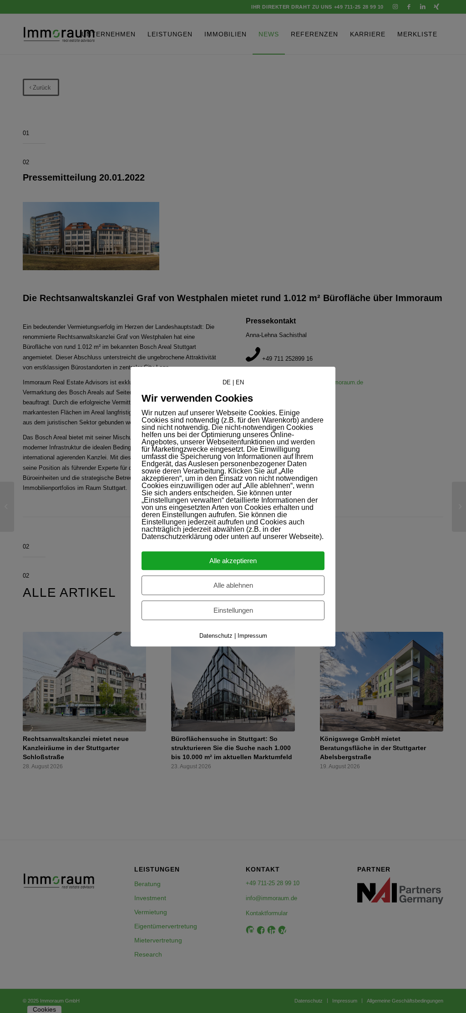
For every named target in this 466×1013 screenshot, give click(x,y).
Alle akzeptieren (233, 560)
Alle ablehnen (233, 585)
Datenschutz (216, 635)
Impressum (252, 635)
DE (227, 382)
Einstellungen (233, 610)
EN (240, 382)
